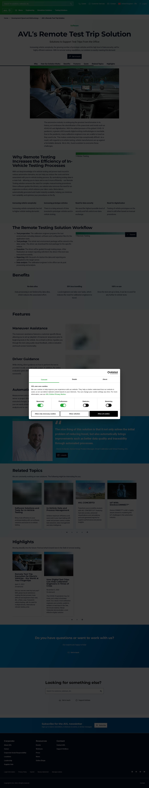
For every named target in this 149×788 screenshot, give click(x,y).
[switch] (63, 405)
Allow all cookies (104, 414)
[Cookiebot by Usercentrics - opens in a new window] (109, 372)
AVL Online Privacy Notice (56, 394)
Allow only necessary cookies (45, 414)
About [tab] (105, 379)
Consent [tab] (44, 379)
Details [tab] (74, 379)
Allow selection (74, 414)
